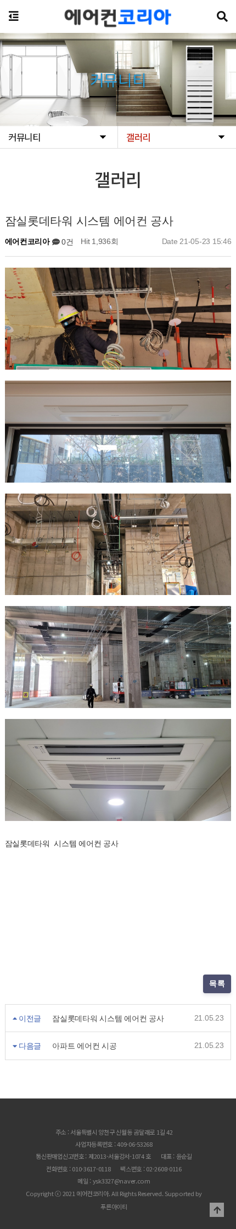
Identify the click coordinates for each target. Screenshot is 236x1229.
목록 (218, 983)
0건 (66, 241)
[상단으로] (217, 1210)
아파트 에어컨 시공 (84, 1045)
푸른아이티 (113, 1206)
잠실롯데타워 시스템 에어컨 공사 (108, 1018)
